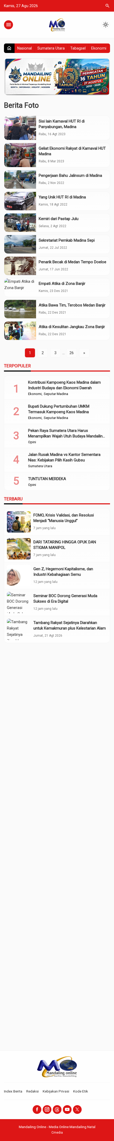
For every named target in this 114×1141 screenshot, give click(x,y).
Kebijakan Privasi (56, 1091)
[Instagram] (47, 1109)
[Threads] (57, 1109)
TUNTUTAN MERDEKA (47, 478)
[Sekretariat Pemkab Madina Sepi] (20, 244)
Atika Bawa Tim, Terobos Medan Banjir (72, 305)
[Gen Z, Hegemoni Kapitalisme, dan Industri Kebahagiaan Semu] (19, 575)
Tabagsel (78, 48)
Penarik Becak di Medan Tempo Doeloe (72, 262)
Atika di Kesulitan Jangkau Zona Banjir (72, 326)
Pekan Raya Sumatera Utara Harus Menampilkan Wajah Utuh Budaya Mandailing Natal (66, 436)
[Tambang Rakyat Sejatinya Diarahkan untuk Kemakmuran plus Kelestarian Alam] (19, 629)
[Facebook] (37, 1109)
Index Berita (13, 1091)
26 (71, 352)
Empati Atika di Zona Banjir (62, 283)
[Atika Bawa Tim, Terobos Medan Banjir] (20, 309)
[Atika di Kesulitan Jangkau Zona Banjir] (20, 330)
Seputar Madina (56, 394)
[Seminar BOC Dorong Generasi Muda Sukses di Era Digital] (19, 602)
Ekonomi (98, 48)
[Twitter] (77, 1109)
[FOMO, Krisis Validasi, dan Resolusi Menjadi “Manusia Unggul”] (19, 522)
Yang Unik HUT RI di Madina (62, 197)
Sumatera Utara (51, 48)
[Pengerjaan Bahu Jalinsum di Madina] (20, 179)
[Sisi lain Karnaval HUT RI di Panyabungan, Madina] (20, 128)
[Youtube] (67, 1109)
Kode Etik (80, 1091)
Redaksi (32, 1091)
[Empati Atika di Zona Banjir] (20, 287)
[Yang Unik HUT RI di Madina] (20, 201)
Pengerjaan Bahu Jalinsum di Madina (70, 175)
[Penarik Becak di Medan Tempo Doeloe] (20, 266)
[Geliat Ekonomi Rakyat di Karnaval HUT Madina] (20, 155)
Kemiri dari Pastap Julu (58, 218)
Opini (32, 442)
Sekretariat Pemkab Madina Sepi (67, 240)
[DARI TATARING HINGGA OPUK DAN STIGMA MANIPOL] (19, 548)
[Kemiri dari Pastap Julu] (20, 222)
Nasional (24, 48)
